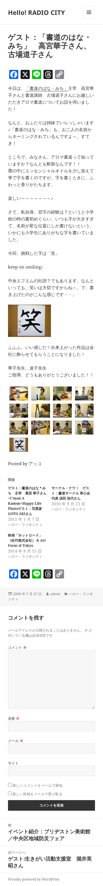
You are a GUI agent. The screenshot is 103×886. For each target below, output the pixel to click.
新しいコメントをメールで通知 (38, 785)
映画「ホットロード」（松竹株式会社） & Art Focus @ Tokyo (27, 540)
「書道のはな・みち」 (46, 88)
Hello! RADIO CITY (36, 12)
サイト (13, 763)
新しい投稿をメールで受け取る (38, 794)
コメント (17, 647)
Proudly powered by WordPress (33, 879)
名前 (14, 718)
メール (15, 740)
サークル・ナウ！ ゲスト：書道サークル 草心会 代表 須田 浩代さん (71, 493)
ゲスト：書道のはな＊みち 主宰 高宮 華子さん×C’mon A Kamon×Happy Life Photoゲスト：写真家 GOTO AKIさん (27, 501)
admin (55, 593)
